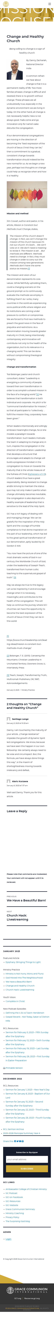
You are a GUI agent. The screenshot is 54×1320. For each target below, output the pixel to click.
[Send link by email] (20, 1141)
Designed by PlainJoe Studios (27, 1306)
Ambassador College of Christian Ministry (26, 1189)
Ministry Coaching (15, 1213)
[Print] (23, 1141)
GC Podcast (11, 1193)
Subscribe (27, 1169)
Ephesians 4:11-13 (37, 474)
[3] (15, 578)
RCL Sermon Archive (13, 1129)
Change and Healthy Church (20, 986)
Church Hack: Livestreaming (20, 990)
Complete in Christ (15, 1001)
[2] (37, 394)
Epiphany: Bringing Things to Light (23, 962)
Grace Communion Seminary (20, 1209)
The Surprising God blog (18, 1221)
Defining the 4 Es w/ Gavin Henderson (25, 1013)
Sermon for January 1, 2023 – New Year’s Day (27, 1090)
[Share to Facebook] (15, 1141)
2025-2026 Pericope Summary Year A (21, 1133)
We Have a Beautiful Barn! (19, 982)
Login (8, 1239)
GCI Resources (13, 1201)
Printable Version (14, 1068)
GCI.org (17, 1298)
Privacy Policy (12, 1217)
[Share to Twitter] (18, 1141)
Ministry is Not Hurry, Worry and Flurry (25, 974)
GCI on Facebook (14, 1197)
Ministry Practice (28, 690)
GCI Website (12, 1205)
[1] (29, 269)
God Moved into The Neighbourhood (24, 978)
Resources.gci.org (32, 1298)
